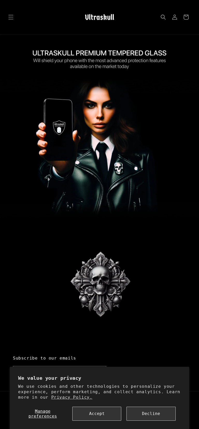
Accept (97, 413)
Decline (151, 413)
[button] (11, 17)
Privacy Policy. (72, 397)
